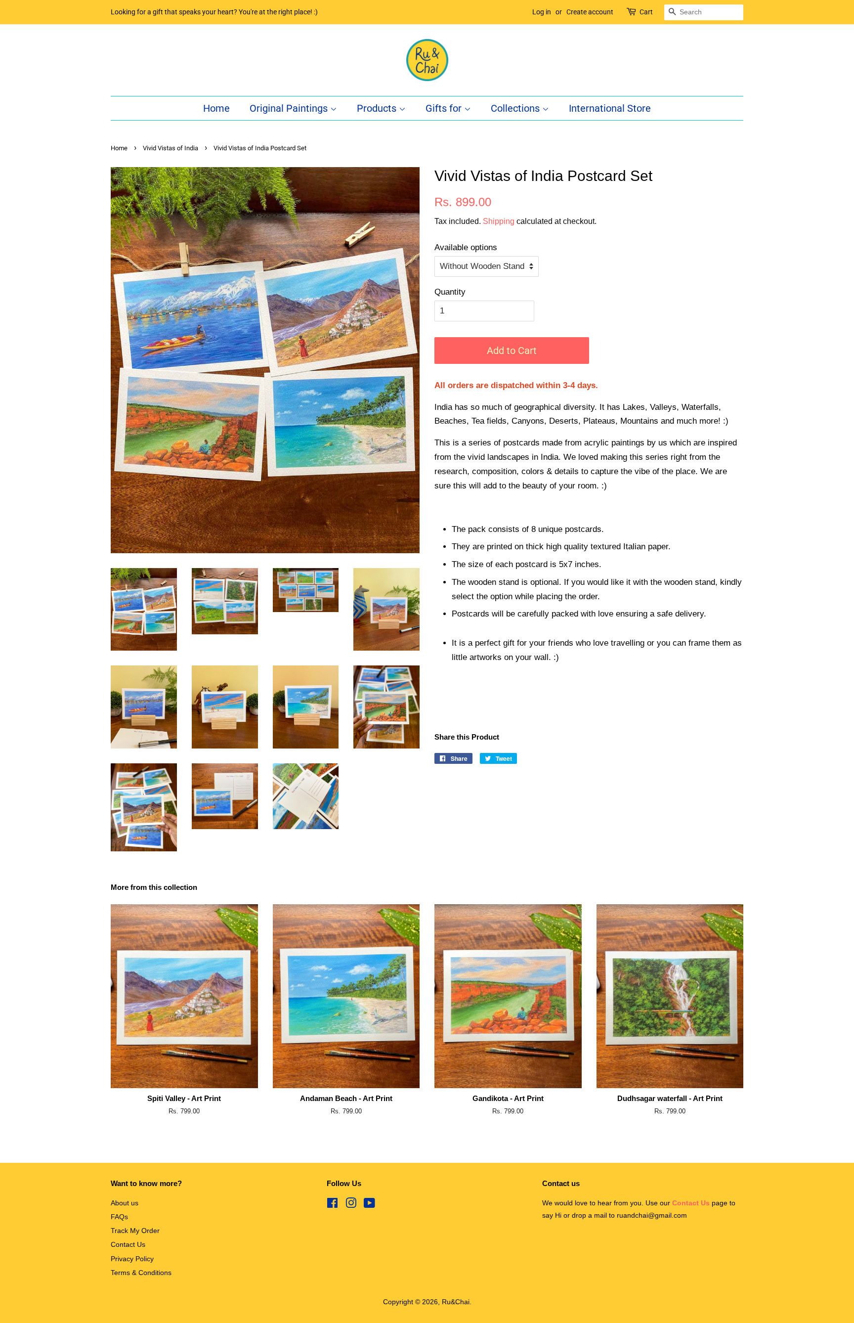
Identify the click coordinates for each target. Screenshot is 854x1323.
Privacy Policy (132, 1259)
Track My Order (135, 1231)
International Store (610, 108)
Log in (541, 12)
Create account (589, 12)
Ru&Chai (456, 1302)
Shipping (498, 221)
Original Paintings (290, 108)
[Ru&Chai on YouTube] (369, 1205)
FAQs (119, 1217)
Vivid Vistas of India (170, 148)
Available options (465, 247)
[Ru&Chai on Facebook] (332, 1205)
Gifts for (445, 108)
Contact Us (128, 1244)
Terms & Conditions (141, 1273)
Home (216, 108)
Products (378, 108)
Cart (646, 12)
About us (124, 1203)
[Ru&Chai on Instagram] (350, 1205)
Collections (516, 108)
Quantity (450, 292)
